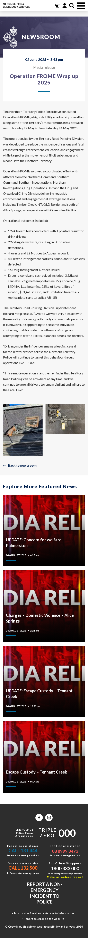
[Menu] (81, 6)
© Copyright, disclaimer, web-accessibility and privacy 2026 (44, 926)
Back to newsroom (22, 465)
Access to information (59, 913)
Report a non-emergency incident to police (44, 893)
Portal (64, 5)
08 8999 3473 (65, 851)
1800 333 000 (65, 868)
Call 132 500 (23, 868)
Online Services (57, 5)
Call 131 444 (23, 850)
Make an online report (65, 877)
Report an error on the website (44, 918)
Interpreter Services (27, 913)
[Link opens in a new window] (39, 817)
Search (71, 5)
